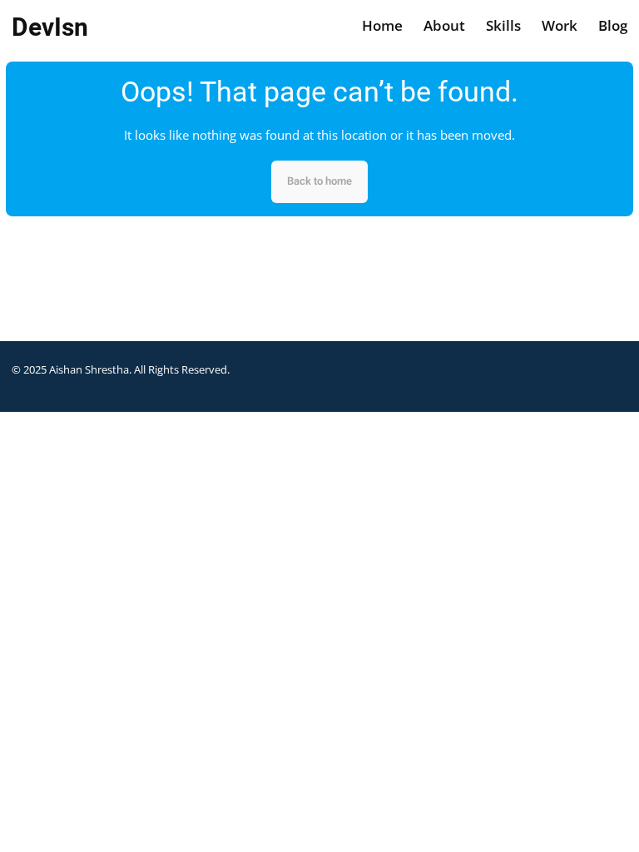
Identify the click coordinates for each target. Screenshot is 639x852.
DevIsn (50, 27)
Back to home (319, 181)
